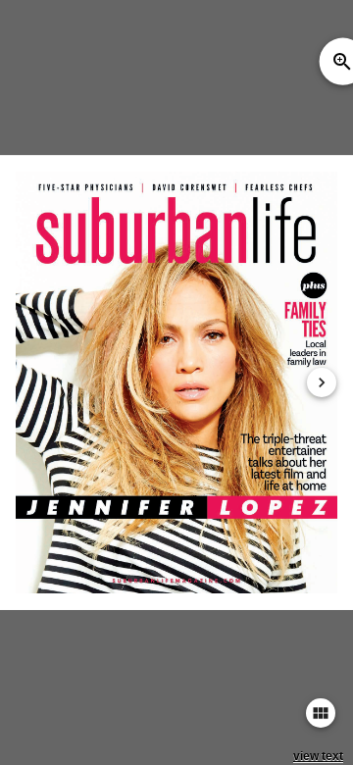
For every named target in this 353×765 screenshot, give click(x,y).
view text (318, 756)
